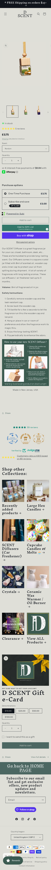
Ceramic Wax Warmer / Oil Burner (36, 598)
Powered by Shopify (26, 857)
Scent (4, 143)
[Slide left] (3, 112)
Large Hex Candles (36, 507)
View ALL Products (35, 640)
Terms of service (26, 862)
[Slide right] (48, 112)
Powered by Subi (15, 213)
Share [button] (8, 413)
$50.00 (35, 711)
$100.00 (9, 717)
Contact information (27, 866)
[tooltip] (47, 229)
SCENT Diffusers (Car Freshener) (12, 551)
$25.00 (21, 711)
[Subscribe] (42, 800)
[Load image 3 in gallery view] (38, 111)
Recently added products (10, 509)
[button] (5, 14)
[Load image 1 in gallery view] (12, 111)
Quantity (6, 155)
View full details (38, 757)
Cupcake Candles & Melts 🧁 (36, 548)
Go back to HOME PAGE (25, 768)
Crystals (9, 591)
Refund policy (41, 857)
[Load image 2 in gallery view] (25, 111)
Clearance (11, 638)
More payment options (25, 242)
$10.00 (8, 711)
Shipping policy (41, 862)
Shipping (5, 139)
